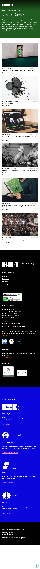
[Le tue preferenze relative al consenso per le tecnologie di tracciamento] (36, 565)
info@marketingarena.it (13, 323)
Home (4, 10)
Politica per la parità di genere (14, 537)
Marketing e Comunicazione (10, 101)
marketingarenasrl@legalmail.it (15, 326)
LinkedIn (4, 276)
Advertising (6, 134)
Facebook (5, 281)
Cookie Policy (7, 534)
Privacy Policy (7, 532)
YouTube (5, 284)
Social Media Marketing (9, 168)
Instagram (5, 279)
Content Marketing (8, 68)
